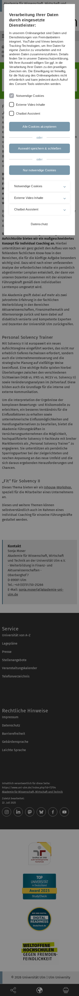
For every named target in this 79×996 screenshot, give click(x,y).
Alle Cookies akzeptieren (39, 126)
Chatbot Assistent (28, 113)
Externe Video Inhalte (30, 104)
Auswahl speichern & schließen (39, 148)
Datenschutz (39, 224)
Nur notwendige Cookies (39, 170)
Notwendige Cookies (30, 95)
